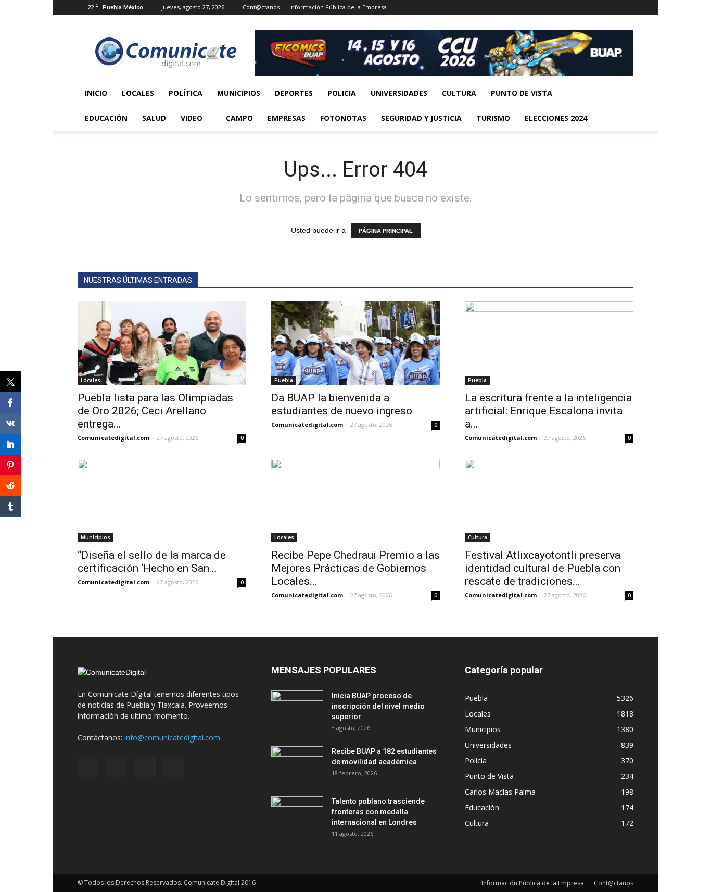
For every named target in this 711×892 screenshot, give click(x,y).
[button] (620, 105)
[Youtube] (625, 7)
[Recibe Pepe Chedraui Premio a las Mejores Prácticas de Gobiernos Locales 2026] (355, 500)
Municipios (238, 93)
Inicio (96, 93)
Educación (106, 118)
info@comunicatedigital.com (172, 738)
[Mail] (591, 7)
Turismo (493, 118)
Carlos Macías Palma (500, 792)
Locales (138, 93)
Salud (154, 118)
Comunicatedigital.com (113, 438)
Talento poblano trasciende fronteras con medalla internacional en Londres (378, 811)
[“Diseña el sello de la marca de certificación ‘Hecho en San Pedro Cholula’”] (162, 500)
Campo (239, 118)
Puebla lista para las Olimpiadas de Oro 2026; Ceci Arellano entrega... (155, 411)
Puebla (283, 380)
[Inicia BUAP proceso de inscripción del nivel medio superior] (297, 708)
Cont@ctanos (261, 7)
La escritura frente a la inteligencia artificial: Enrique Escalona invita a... (548, 411)
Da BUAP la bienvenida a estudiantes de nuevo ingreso (341, 404)
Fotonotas (343, 118)
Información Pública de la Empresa (338, 7)
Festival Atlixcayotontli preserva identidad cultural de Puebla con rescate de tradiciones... (542, 568)
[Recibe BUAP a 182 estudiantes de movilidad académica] (297, 764)
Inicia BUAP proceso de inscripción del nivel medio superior (378, 706)
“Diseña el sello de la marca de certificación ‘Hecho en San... (152, 561)
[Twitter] (608, 7)
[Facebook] (574, 7)
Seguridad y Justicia (421, 118)
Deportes (294, 93)
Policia (341, 93)
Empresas (287, 118)
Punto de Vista (521, 93)
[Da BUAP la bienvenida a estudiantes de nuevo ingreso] (355, 343)
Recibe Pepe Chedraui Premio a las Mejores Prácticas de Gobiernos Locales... (355, 568)
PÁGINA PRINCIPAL (386, 231)
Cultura (459, 93)
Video (191, 118)
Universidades (399, 93)
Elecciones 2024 (556, 118)
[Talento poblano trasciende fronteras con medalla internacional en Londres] (297, 814)
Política (185, 93)
